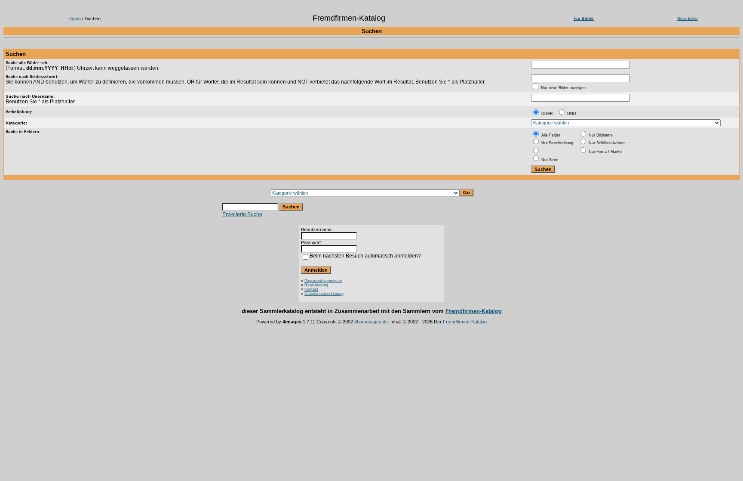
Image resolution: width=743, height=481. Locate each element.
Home (74, 18)
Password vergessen (323, 281)
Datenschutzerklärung (324, 294)
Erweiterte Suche (242, 214)
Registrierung (316, 285)
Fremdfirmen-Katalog (473, 311)
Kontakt (311, 289)
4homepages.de (371, 321)
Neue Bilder (687, 18)
